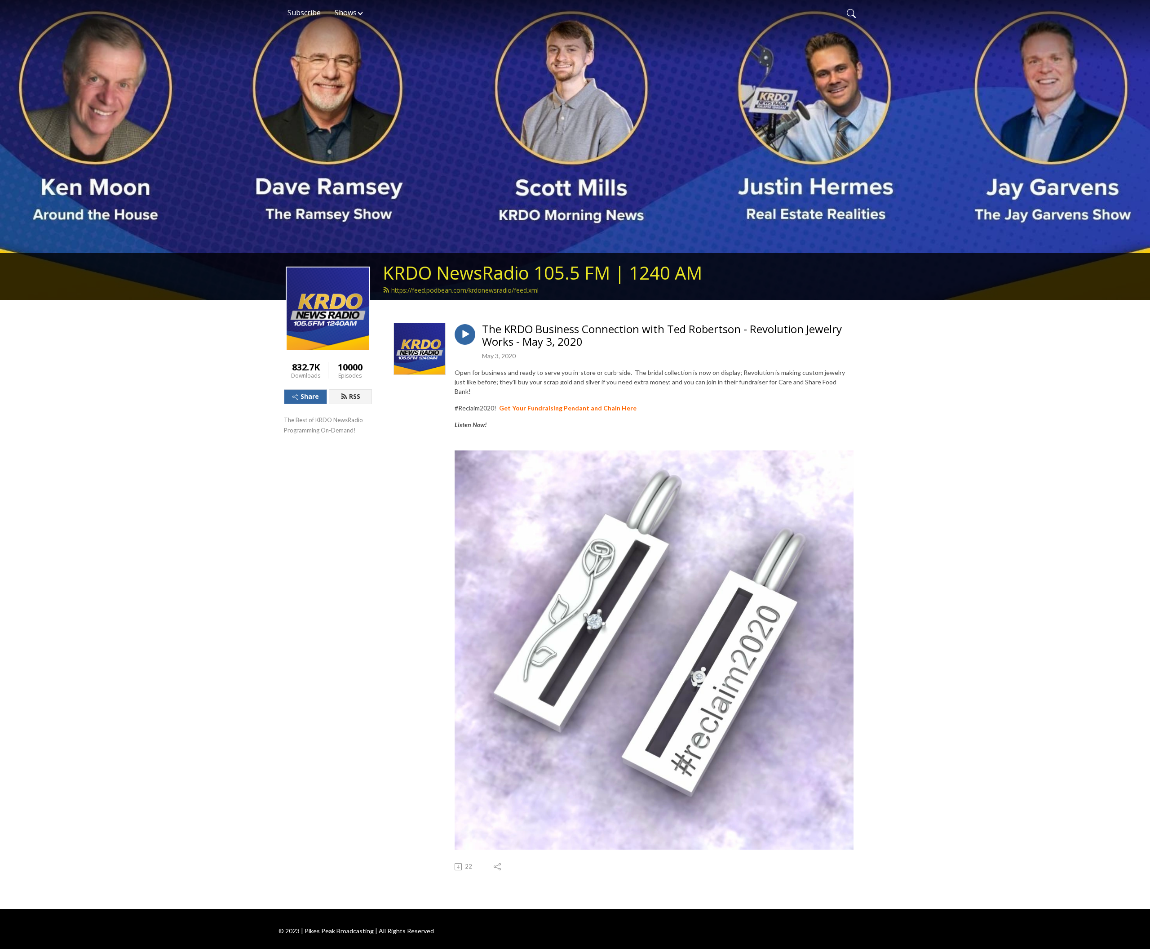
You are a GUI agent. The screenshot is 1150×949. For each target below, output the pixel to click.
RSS (354, 396)
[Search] (851, 13)
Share (310, 396)
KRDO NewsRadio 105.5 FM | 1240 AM (542, 272)
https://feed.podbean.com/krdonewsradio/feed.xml (465, 290)
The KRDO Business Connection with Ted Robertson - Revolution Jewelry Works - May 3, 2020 (662, 336)
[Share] (498, 866)
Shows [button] (346, 13)
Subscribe (304, 13)
